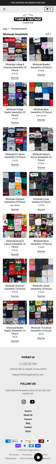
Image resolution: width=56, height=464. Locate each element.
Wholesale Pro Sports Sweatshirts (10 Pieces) (14, 156)
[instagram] (23, 402)
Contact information (26, 458)
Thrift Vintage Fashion (31, 450)
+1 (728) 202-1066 (28, 363)
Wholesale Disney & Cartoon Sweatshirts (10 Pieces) (15, 243)
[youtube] (32, 402)
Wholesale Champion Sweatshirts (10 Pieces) (14, 200)
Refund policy (14, 455)
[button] (4, 9)
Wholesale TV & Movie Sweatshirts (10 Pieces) (41, 329)
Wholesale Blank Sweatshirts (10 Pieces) (41, 111)
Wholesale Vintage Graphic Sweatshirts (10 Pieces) (14, 112)
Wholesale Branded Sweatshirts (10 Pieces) (41, 66)
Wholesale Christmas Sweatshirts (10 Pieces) (14, 287)
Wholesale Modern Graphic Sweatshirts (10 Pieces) (14, 330)
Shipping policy (10, 458)
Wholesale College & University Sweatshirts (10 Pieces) (14, 67)
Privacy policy (27, 455)
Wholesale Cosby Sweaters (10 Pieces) (41, 200)
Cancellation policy (44, 458)
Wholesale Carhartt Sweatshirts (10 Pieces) (41, 287)
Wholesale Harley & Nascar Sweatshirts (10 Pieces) (41, 157)
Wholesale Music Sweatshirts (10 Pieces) (41, 242)
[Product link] (15, 49)
